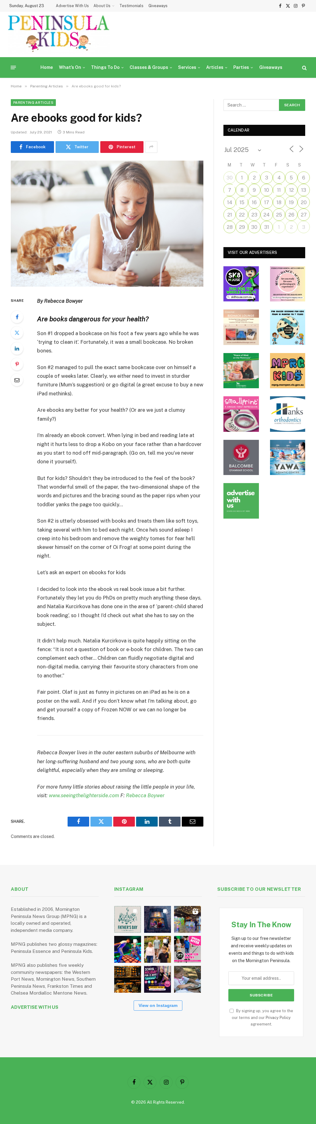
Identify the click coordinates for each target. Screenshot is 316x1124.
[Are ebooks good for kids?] (107, 224)
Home (46, 67)
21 (229, 215)
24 (267, 215)
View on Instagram (158, 1005)
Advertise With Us (72, 6)
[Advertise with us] (241, 501)
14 (229, 202)
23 (254, 215)
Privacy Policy (278, 1017)
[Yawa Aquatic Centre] (288, 457)
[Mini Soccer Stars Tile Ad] (288, 327)
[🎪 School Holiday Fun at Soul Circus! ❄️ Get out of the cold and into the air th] (157, 979)
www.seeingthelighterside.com (84, 795)
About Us (102, 6)
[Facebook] (17, 317)
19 (291, 202)
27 (304, 215)
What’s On (70, 67)
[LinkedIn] (17, 348)
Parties (241, 67)
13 (303, 190)
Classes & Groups (149, 67)
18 (278, 202)
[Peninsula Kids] (59, 34)
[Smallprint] (241, 414)
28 (230, 227)
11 (279, 190)
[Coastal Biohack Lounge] (241, 327)
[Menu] (13, 67)
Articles (214, 67)
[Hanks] (288, 414)
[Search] (304, 67)
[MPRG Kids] (288, 371)
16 (254, 202)
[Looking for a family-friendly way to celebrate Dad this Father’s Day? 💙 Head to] (127, 919)
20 (304, 202)
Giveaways (158, 6)
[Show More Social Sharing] (151, 147)
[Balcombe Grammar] (241, 457)
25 (279, 215)
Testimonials (131, 6)
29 (242, 227)
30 (230, 178)
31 (266, 227)
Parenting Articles (33, 102)
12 (291, 190)
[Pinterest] (17, 364)
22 (242, 215)
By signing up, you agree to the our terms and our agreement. (262, 1017)
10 (266, 190)
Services (187, 67)
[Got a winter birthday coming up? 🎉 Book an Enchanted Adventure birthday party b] (157, 949)
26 (291, 215)
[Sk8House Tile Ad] (241, 284)
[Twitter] (17, 332)
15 (241, 202)
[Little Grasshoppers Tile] (241, 371)
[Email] (17, 380)
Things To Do (105, 67)
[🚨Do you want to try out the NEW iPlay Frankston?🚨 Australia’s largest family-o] (127, 949)
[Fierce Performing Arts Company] (288, 284)
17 (266, 202)
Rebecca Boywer (145, 795)
